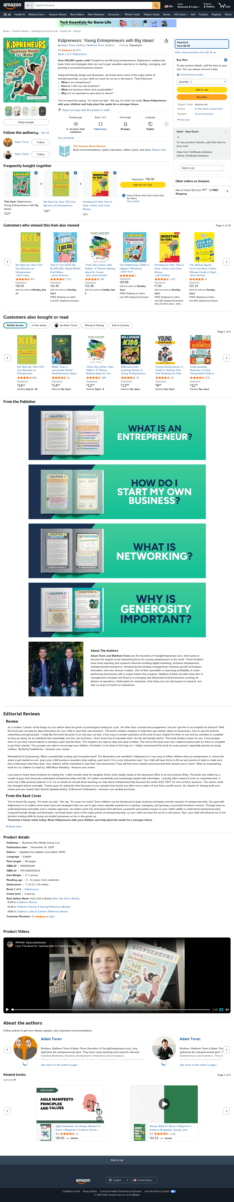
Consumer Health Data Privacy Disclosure (120, 1191)
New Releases (96, 14)
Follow (40, 142)
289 (104, 377)
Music (228, 14)
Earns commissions (36, 942)
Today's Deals (152, 14)
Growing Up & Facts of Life (44, 31)
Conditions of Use (71, 1191)
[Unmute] (227, 1010)
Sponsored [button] (8, 1080)
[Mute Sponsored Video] (99, 1119)
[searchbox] (93, 5)
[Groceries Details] (121, 14)
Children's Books (20, 31)
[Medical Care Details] (45, 14)
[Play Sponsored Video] (164, 1104)
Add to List (188, 168)
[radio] (202, 44)
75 (137, 377)
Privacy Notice (90, 1191)
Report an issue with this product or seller (86, 110)
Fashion (203, 14)
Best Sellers (77, 14)
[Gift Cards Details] (187, 14)
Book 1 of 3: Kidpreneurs (72, 54)
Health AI (19, 14)
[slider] (110, 1009)
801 (35, 377)
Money (77, 31)
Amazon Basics (58, 14)
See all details (66, 137)
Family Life (65, 31)
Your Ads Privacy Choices (157, 1191)
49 (172, 377)
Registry (216, 14)
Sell (193, 14)
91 (68, 377)
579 (207, 377)
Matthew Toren (95, 45)
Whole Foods (132, 14)
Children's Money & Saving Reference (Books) (43, 906)
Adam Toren (68, 45)
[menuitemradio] (221, 1009)
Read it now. (159, 149)
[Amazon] (12, 5)
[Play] (6, 1009)
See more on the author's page (59, 1064)
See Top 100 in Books (66, 898)
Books (166, 14)
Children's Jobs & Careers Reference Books (42, 911)
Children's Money (27, 902)
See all (45, 132)
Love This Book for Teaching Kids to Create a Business (47, 945)
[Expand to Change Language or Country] (127, 1180)
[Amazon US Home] (83, 1181)
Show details (133, 201)
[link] (60, 184)
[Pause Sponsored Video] (99, 1112)
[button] (7, 14)
